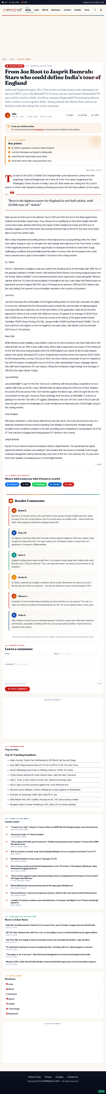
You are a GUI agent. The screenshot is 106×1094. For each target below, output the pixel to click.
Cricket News (23, 59)
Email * (62, 654)
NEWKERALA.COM (51, 1081)
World (45, 10)
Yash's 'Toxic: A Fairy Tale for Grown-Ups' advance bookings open (40, 780)
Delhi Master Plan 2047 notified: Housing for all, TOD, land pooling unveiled (44, 799)
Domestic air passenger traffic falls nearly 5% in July (33, 794)
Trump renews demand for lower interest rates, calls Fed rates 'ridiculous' (43, 775)
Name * (8, 654)
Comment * (17, 664)
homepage (38, 129)
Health (77, 10)
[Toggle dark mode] (101, 10)
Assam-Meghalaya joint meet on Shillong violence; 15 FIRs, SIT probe (41, 770)
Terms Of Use (34, 1077)
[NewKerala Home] (12, 9)
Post (27, 484)
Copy (70, 484)
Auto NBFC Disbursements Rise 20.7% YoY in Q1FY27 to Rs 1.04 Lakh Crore (44, 765)
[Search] (95, 10)
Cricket (67, 10)
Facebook (13, 484)
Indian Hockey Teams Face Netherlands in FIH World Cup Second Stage (43, 760)
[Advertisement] (53, 38)
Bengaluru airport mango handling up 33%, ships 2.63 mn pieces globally (43, 804)
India (36, 10)
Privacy (48, 1077)
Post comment (19, 689)
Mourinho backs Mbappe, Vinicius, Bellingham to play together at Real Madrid (45, 789)
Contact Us (72, 1077)
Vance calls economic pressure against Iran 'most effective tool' (39, 784)
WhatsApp (40, 484)
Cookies (59, 1077)
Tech (86, 10)
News (12, 59)
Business (55, 10)
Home (28, 10)
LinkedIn (56, 484)
